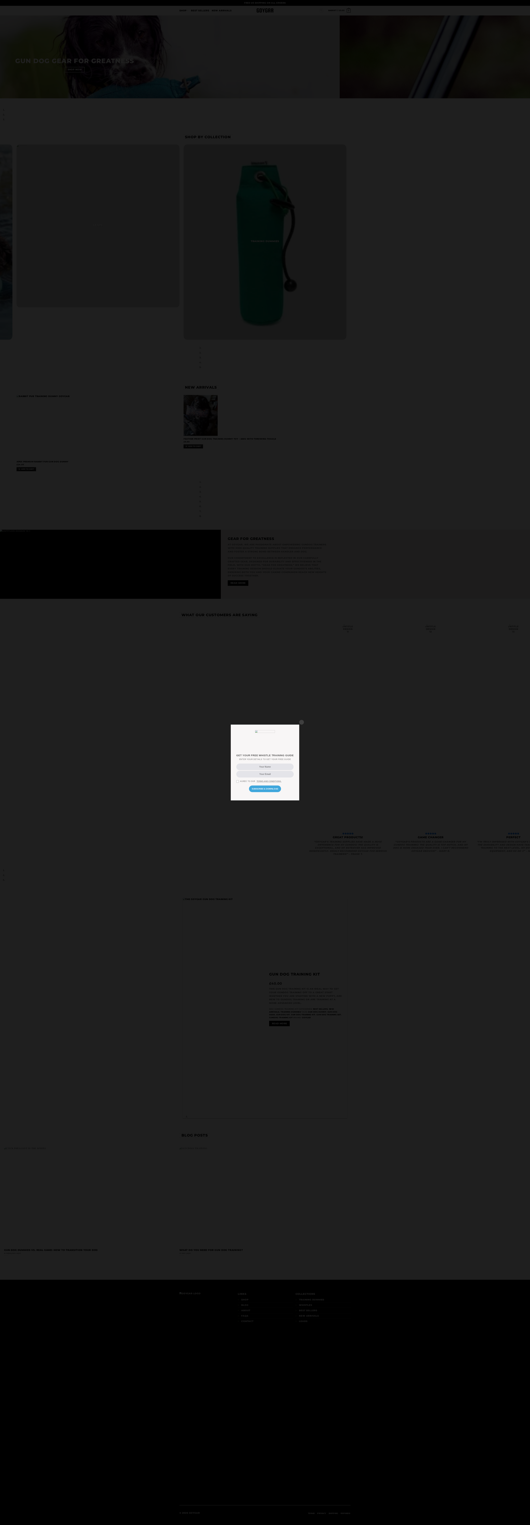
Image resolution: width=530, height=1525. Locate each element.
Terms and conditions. (269, 781)
